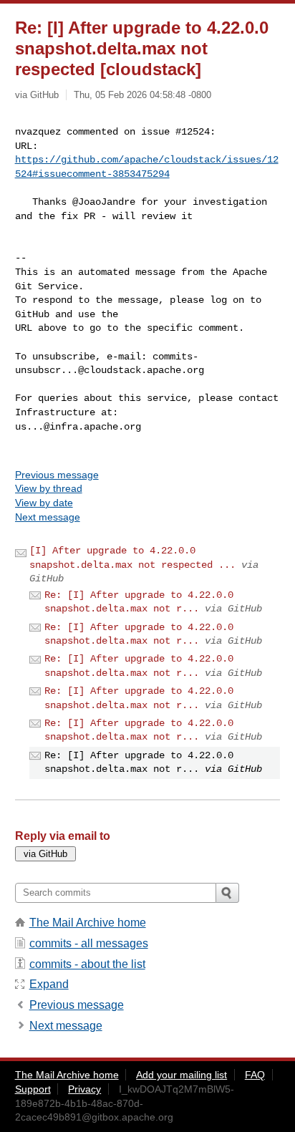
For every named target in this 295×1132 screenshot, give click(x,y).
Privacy (84, 1089)
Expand (49, 984)
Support (33, 1089)
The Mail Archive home (87, 922)
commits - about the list (87, 964)
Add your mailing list (181, 1074)
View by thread (48, 488)
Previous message (57, 474)
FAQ (255, 1074)
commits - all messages (88, 943)
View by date (44, 502)
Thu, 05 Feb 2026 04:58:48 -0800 (142, 95)
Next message (47, 517)
